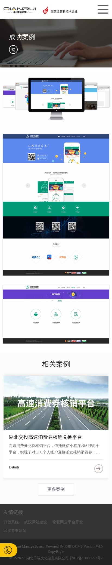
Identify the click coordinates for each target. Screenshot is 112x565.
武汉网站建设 (35, 522)
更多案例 (56, 489)
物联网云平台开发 (67, 522)
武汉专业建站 (15, 531)
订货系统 (11, 522)
